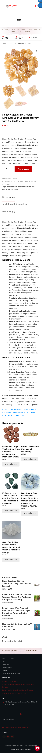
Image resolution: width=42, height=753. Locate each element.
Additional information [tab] (14, 204)
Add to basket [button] (11, 464)
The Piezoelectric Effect (10, 681)
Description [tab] (8, 197)
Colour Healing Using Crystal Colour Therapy (17, 690)
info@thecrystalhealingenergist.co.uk (17, 727)
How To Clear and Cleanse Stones (14, 693)
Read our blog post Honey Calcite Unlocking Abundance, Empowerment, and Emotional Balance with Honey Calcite (19, 412)
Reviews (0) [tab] (8, 211)
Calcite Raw (18, 181)
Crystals (28, 181)
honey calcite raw (24, 187)
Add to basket (23, 169)
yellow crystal (13, 189)
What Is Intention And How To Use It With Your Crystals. (18, 686)
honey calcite (12, 187)
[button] (36, 51)
